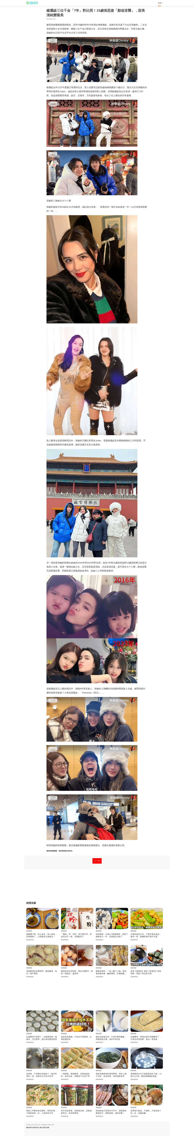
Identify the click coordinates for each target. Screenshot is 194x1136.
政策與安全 (35, 1127)
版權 (47, 1127)
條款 (41, 1127)
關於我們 (29, 1127)
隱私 (44, 1127)
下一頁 (97, 861)
